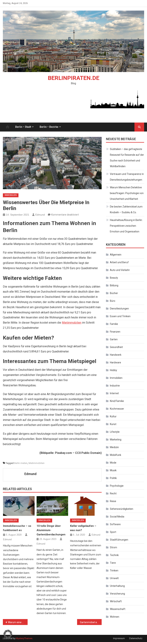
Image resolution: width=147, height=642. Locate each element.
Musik (113, 470)
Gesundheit (116, 347)
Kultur (113, 416)
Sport (113, 532)
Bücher (114, 293)
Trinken (114, 570)
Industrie (115, 385)
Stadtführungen (119, 539)
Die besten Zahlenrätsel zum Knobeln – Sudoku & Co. (126, 209)
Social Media (117, 516)
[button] (8, 634)
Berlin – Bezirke (49, 126)
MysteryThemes (24, 638)
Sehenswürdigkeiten (121, 508)
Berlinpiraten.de (73, 78)
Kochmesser (117, 408)
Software (115, 524)
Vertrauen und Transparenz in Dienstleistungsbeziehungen (127, 177)
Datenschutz (135, 638)
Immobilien (11, 195)
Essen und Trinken (120, 316)
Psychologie (117, 485)
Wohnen (114, 616)
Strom (113, 547)
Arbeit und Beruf (119, 262)
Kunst (113, 424)
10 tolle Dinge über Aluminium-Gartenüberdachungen (51, 530)
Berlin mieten (20, 463)
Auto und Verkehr (120, 270)
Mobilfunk (115, 455)
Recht (113, 493)
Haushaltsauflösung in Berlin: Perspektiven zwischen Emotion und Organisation (126, 226)
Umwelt (114, 578)
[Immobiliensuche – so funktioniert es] (19, 506)
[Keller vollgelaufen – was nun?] (86, 506)
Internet (114, 393)
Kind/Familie (117, 401)
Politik (113, 478)
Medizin (114, 447)
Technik (114, 555)
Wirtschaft (116, 601)
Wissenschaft (117, 609)
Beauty (114, 277)
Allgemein (115, 254)
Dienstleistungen (119, 308)
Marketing (115, 439)
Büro (112, 300)
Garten (114, 339)
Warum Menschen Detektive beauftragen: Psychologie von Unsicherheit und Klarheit (127, 193)
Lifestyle (115, 431)
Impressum (119, 638)
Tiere (113, 562)
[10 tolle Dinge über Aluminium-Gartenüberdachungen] (52, 506)
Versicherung (117, 593)
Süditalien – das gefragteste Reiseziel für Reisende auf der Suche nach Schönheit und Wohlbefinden (127, 158)
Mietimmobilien (71, 322)
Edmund (40, 214)
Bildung (114, 285)
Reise (113, 501)
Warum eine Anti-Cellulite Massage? (18, 622)
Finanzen (115, 331)
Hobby (113, 370)
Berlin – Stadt (23, 126)
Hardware (115, 362)
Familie (114, 324)
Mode (113, 462)
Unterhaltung (117, 585)
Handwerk (115, 354)
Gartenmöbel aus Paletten (91, 622)
